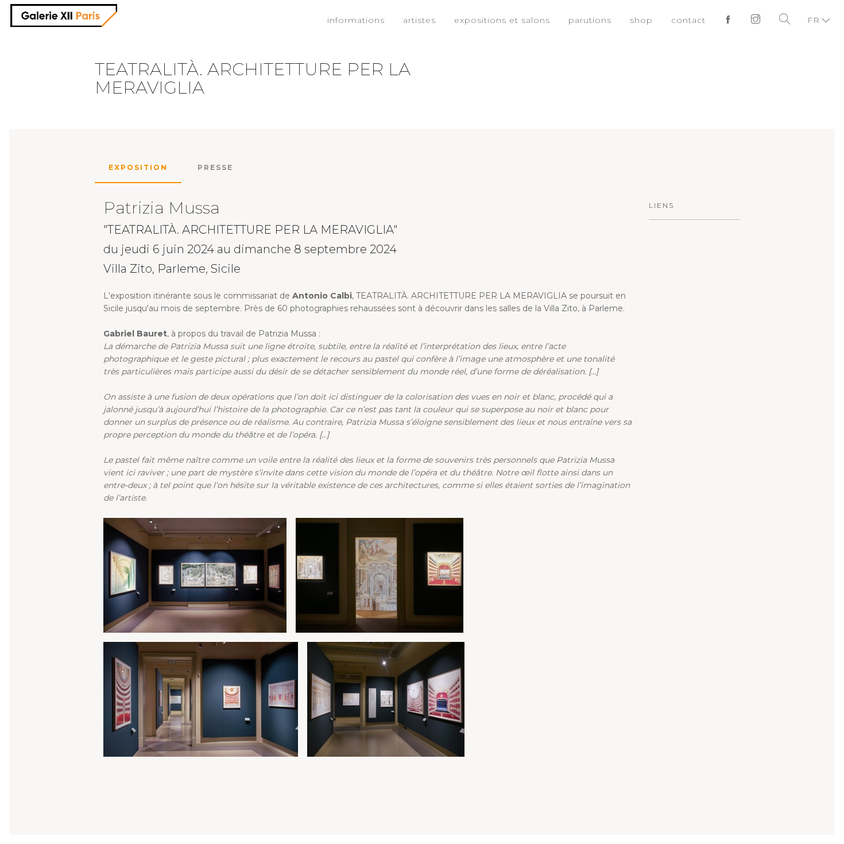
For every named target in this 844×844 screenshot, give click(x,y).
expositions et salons (516, 20)
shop (646, 20)
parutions (598, 20)
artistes (439, 20)
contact (691, 20)
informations (379, 20)
